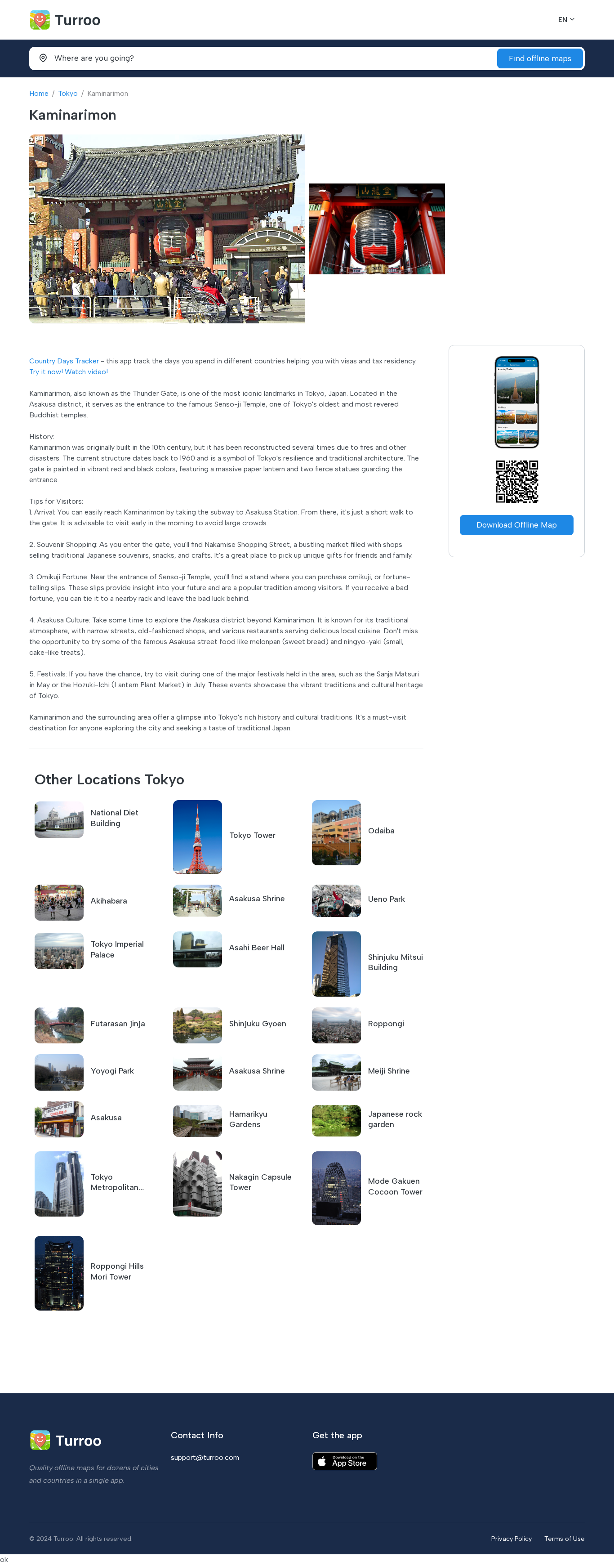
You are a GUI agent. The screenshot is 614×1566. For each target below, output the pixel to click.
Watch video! (86, 371)
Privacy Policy (511, 1539)
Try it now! (46, 371)
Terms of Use (564, 1539)
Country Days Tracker (64, 361)
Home (39, 93)
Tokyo (68, 93)
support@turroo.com (205, 1457)
